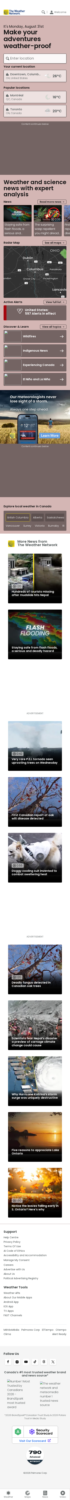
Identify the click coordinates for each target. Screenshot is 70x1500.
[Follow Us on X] (52, 1362)
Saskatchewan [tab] (56, 517)
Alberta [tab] (37, 517)
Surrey (27, 526)
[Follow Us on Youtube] (26, 1362)
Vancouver (13, 526)
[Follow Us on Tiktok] (35, 1362)
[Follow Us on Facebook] (8, 1362)
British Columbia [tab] (17, 517)
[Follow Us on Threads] (43, 1362)
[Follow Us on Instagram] (17, 1362)
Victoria (40, 526)
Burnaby (53, 526)
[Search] (43, 12)
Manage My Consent (17, 1260)
